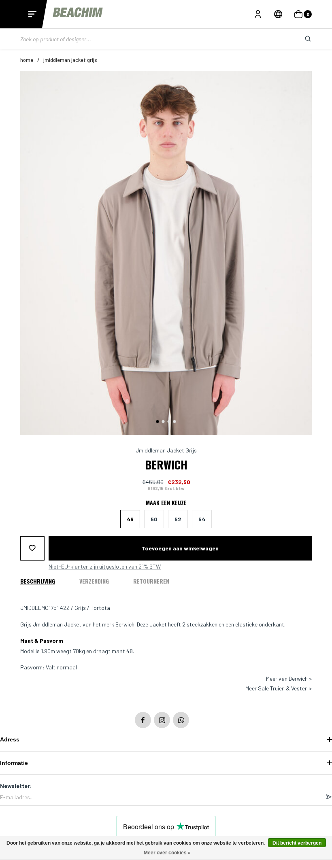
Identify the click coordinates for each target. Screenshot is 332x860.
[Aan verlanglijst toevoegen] (32, 548)
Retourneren (151, 581)
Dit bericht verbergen (296, 843)
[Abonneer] (329, 797)
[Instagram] (162, 720)
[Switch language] (278, 14)
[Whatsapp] (181, 720)
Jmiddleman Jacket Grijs (70, 60)
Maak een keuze (166, 502)
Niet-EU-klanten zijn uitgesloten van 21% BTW (105, 566)
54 (201, 519)
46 (130, 519)
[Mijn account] (258, 14)
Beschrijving (37, 581)
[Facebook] (143, 720)
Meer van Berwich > (289, 678)
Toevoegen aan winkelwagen (180, 548)
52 (178, 519)
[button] (157, 421)
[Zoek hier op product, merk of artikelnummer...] (302, 39)
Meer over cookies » (167, 853)
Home (26, 60)
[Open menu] (32, 14)
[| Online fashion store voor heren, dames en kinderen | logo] (78, 14)
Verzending (94, 581)
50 (154, 519)
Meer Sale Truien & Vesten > (278, 688)
